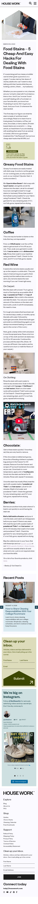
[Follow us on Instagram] (4, 892)
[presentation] (1, 607)
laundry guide (26, 543)
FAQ (4, 808)
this (26, 126)
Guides (5, 817)
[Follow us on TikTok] (10, 892)
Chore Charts (8, 820)
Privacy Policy (8, 839)
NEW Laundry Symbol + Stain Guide (20, 546)
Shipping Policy (8, 836)
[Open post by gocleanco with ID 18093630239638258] (19, 747)
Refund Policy (8, 834)
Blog (5, 803)
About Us (6, 806)
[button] (15, 776)
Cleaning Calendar (9, 822)
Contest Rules (8, 844)
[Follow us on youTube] (7, 892)
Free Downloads (9, 825)
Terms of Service (9, 841)
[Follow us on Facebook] (16, 892)
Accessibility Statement (11, 846)
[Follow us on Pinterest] (14, 892)
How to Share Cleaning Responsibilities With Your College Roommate (18, 611)
